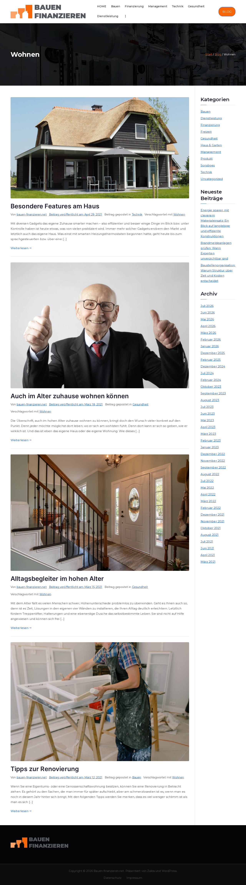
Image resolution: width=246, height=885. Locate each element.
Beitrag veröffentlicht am (75, 214)
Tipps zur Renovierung (45, 769)
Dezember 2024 (213, 366)
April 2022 (208, 494)
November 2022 (213, 461)
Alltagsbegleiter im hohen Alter (57, 578)
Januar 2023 (210, 447)
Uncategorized (212, 179)
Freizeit (206, 132)
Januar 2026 (210, 346)
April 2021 (208, 555)
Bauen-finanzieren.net (109, 871)
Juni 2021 (207, 548)
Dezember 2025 (213, 353)
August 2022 (210, 474)
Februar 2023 (211, 440)
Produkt (207, 158)
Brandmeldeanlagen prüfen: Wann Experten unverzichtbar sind (216, 250)
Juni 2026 (208, 312)
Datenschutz (112, 878)
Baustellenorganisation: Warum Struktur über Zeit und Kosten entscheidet (218, 273)
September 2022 (213, 467)
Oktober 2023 (211, 386)
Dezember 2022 (213, 454)
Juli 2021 (207, 541)
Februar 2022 (211, 508)
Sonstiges (208, 165)
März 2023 (208, 434)
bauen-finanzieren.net (32, 214)
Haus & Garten (211, 145)
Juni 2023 (208, 413)
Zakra (151, 871)
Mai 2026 (207, 319)
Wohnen (179, 214)
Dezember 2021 (212, 514)
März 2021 (208, 562)
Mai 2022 (207, 487)
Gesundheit (196, 6)
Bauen (115, 6)
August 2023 (210, 400)
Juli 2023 (207, 407)
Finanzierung (134, 6)
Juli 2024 (207, 373)
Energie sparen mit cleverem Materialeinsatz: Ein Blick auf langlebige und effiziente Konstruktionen (215, 223)
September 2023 (213, 393)
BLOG (227, 11)
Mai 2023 (207, 420)
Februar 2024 (211, 380)
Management (157, 6)
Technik (177, 6)
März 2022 (208, 501)
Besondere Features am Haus (55, 206)
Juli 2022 (207, 481)
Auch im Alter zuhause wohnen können (70, 396)
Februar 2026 (211, 339)
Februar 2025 (211, 360)
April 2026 (208, 326)
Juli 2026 (207, 306)
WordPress (169, 871)
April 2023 (208, 427)
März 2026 (208, 333)
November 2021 (212, 521)
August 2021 (210, 535)
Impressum (134, 878)
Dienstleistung (107, 16)
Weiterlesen (20, 248)
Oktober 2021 (211, 528)
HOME (101, 6)
